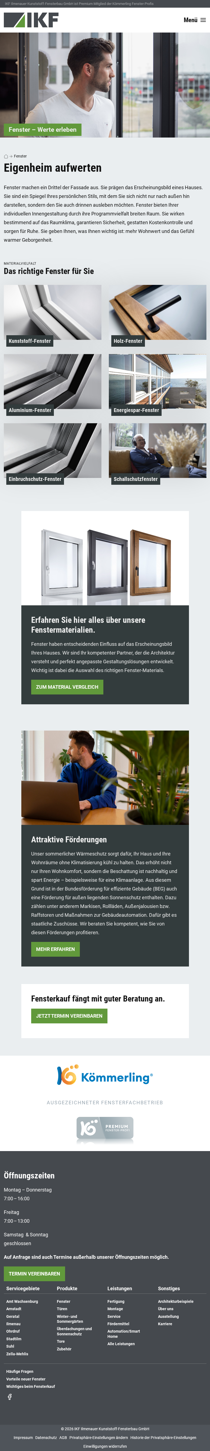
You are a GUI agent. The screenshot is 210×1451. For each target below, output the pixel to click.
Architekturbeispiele (176, 1301)
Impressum (23, 1437)
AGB (63, 1437)
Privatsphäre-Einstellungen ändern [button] (98, 1437)
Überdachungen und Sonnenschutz (74, 1331)
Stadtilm (13, 1339)
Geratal (12, 1316)
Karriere (165, 1324)
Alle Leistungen (121, 1344)
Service (114, 1316)
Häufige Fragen (19, 1371)
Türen (62, 1309)
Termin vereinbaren (34, 1274)
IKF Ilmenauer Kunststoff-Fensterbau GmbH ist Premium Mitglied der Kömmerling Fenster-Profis (79, 4)
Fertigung (115, 1301)
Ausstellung (168, 1316)
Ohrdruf (13, 1331)
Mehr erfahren (55, 949)
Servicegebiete (23, 1288)
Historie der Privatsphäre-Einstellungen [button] (163, 1437)
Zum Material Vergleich (67, 687)
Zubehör (64, 1349)
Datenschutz (46, 1437)
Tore (61, 1341)
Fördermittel (118, 1324)
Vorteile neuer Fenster (25, 1379)
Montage (115, 1309)
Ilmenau (13, 1324)
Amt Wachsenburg (22, 1301)
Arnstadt (13, 1309)
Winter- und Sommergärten (70, 1319)
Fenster (20, 156)
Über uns (165, 1309)
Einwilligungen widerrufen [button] (105, 1446)
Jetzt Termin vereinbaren (69, 1016)
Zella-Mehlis (17, 1354)
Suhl (10, 1346)
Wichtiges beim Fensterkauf (30, 1386)
